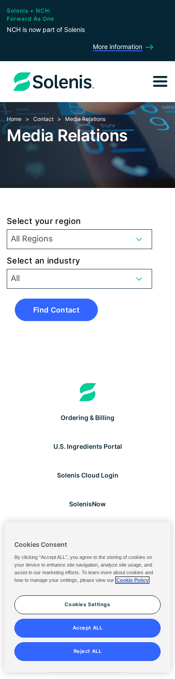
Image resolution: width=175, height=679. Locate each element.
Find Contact (56, 309)
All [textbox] (15, 278)
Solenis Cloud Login (87, 475)
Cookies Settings (87, 604)
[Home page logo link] (87, 392)
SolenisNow (87, 504)
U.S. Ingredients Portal (87, 446)
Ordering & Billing (87, 417)
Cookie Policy (132, 580)
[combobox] (79, 239)
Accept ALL (88, 628)
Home (14, 119)
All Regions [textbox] (31, 238)
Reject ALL (88, 651)
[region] (87, 597)
